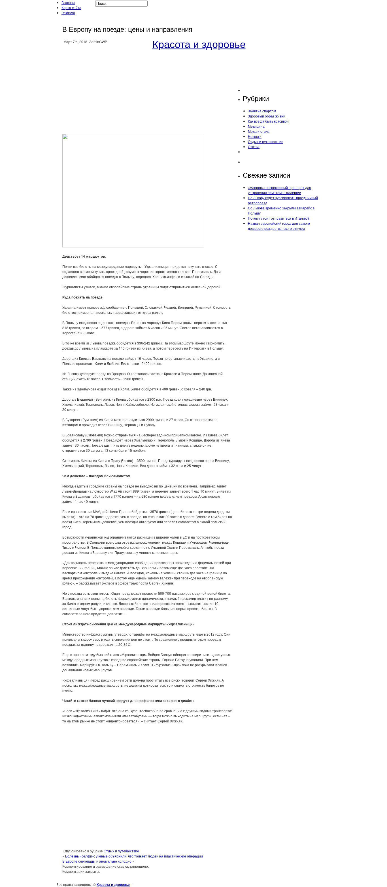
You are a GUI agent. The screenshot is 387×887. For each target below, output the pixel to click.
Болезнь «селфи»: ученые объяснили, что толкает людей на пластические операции (134, 856)
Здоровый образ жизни (266, 115)
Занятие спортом (262, 110)
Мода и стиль (258, 131)
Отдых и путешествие (121, 850)
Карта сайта (71, 7)
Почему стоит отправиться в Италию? (278, 218)
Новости (254, 136)
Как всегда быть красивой (268, 121)
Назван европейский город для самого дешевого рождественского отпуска (279, 226)
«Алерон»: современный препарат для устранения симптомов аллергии (279, 190)
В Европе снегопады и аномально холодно (96, 861)
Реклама (68, 12)
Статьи (254, 146)
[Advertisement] (147, 89)
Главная (68, 2)
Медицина (256, 126)
